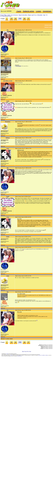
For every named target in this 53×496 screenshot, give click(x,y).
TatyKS (7, 101)
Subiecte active (28, 11)
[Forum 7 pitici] (10, 8)
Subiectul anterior (48, 25)
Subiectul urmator (48, 27)
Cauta (19, 11)
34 (15, 19)
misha (7, 275)
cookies (11, 355)
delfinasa (8, 137)
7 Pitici (7, 353)
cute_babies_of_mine (7, 80)
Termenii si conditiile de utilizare (43, 355)
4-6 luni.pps (18, 65)
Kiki (7, 292)
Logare (38, 11)
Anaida (7, 236)
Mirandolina (7, 121)
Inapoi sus (3, 56)
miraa (7, 148)
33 (11, 19)
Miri (7, 30)
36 (24, 19)
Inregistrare (47, 11)
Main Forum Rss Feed (26, 351)
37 (28, 19)
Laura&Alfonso (7, 58)
